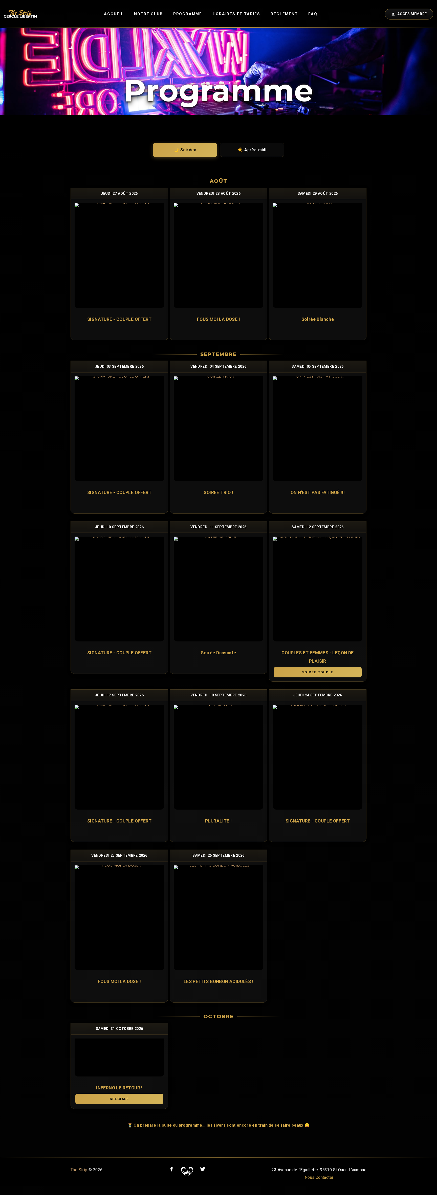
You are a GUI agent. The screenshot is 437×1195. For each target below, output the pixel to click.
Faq (312, 14)
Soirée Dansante (218, 652)
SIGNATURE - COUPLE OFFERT (119, 319)
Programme (187, 14)
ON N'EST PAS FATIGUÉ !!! (318, 492)
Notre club (148, 14)
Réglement (284, 14)
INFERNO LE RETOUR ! (119, 1087)
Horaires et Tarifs (236, 14)
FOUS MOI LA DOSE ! (218, 319)
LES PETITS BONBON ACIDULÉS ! (218, 981)
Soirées (185, 149)
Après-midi (252, 149)
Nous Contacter (319, 1177)
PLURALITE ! (218, 821)
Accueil (114, 14)
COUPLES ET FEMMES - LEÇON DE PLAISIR (317, 657)
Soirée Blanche (317, 319)
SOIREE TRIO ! (218, 492)
